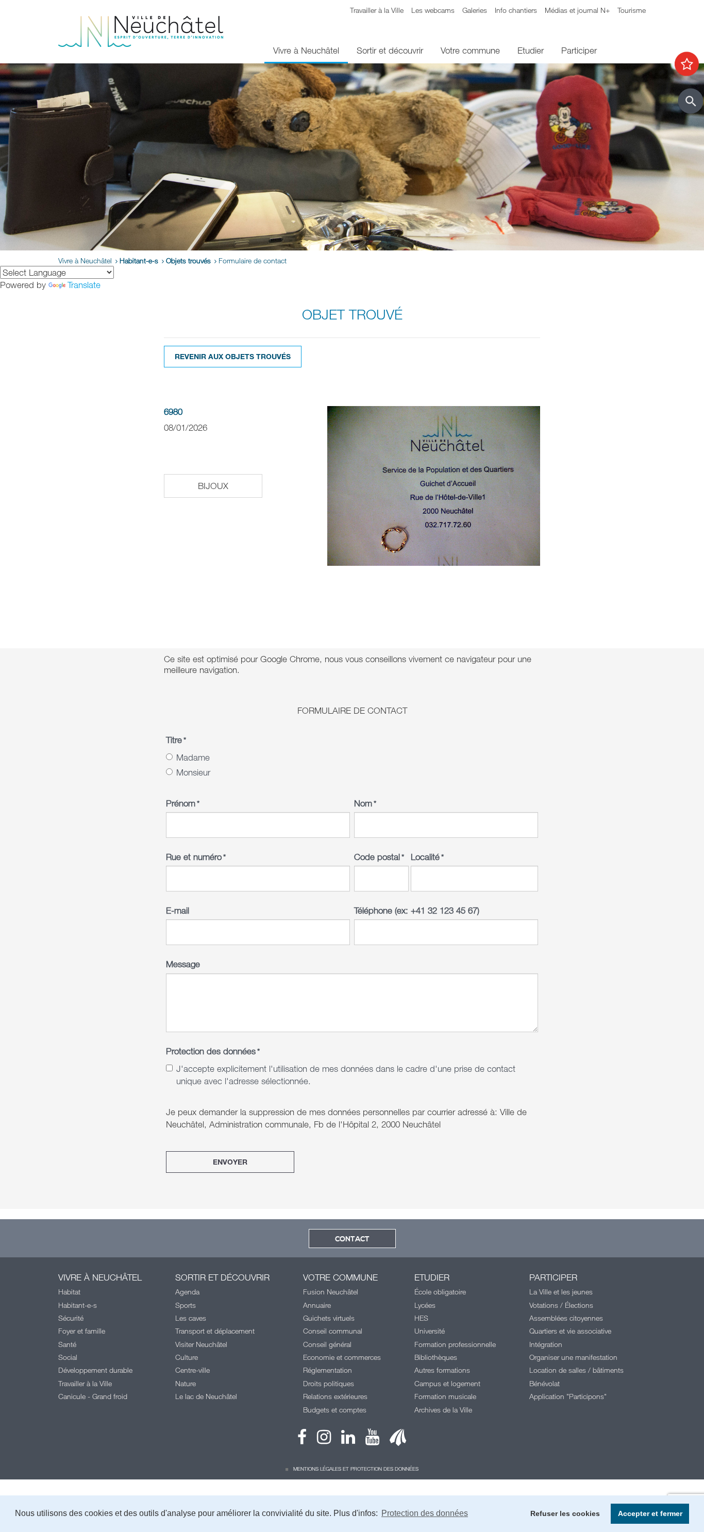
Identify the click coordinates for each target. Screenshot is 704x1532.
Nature (185, 1383)
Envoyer (230, 1161)
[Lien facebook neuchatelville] (302, 1439)
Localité (427, 856)
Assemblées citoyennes (566, 1318)
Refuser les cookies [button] (565, 1513)
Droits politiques (328, 1383)
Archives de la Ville (443, 1409)
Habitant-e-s (139, 260)
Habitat (69, 1291)
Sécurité (70, 1318)
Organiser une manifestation (573, 1357)
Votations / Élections (561, 1305)
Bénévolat (544, 1383)
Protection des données (213, 1051)
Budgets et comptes (334, 1409)
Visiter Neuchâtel (201, 1344)
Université (429, 1330)
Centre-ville (192, 1370)
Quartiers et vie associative (570, 1330)
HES (421, 1318)
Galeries (474, 10)
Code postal (379, 856)
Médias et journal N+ (577, 10)
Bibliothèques (435, 1357)
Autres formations (442, 1370)
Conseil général (327, 1344)
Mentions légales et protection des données (355, 1469)
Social (67, 1357)
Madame (193, 757)
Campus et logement (447, 1383)
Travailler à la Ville (377, 10)
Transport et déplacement (215, 1330)
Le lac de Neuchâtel (206, 1396)
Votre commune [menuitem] (470, 50)
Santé (67, 1344)
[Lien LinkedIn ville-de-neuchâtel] (343, 1439)
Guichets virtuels (329, 1318)
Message (183, 963)
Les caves (190, 1318)
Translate (84, 284)
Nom (365, 803)
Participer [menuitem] (579, 50)
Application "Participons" (568, 1396)
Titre (176, 739)
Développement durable (95, 1370)
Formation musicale (445, 1396)
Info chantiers (516, 10)
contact (352, 1239)
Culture (186, 1357)
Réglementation (327, 1370)
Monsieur (193, 772)
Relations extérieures (335, 1396)
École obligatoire (440, 1291)
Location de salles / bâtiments (576, 1370)
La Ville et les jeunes (561, 1291)
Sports (185, 1305)
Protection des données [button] (424, 1513)
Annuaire (317, 1305)
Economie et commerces (342, 1357)
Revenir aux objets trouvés (233, 356)
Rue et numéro (196, 856)
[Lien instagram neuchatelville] (319, 1439)
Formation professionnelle (455, 1344)
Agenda (187, 1291)
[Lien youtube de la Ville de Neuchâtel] (367, 1439)
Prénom (182, 803)
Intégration (545, 1344)
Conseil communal (332, 1330)
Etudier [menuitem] (530, 50)
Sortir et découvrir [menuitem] (390, 50)
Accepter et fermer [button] (650, 1513)
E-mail (177, 910)
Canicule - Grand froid (92, 1396)
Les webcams (433, 10)
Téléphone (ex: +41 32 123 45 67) (416, 910)
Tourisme (631, 10)
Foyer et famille (81, 1330)
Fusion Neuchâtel (330, 1291)
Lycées (424, 1305)
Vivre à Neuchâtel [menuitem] (306, 50)
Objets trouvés (188, 260)
